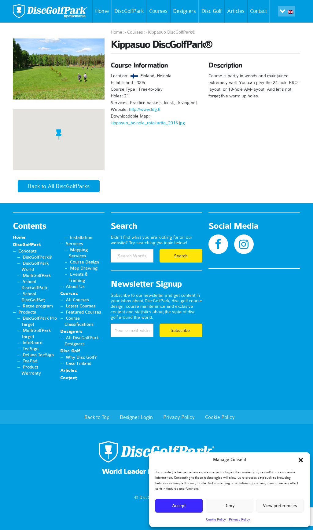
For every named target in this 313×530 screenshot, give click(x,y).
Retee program (38, 306)
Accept (179, 505)
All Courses (77, 300)
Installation (81, 237)
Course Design (84, 262)
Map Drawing (84, 268)
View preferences (280, 505)
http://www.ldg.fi (144, 109)
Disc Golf (211, 11)
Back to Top (96, 417)
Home (102, 11)
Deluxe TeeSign (38, 355)
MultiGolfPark (37, 275)
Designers (184, 11)
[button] (301, 460)
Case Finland (78, 363)
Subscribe (181, 330)
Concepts (27, 251)
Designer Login (136, 417)
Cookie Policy (216, 519)
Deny (229, 505)
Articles (236, 11)
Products (27, 312)
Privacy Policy (239, 519)
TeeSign (31, 348)
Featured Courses (83, 312)
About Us (75, 286)
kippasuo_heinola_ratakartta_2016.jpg (148, 122)
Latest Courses (81, 306)
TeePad (30, 361)
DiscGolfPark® (37, 257)
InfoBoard (32, 342)
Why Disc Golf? (81, 357)
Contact (258, 11)
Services (74, 243)
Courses (158, 11)
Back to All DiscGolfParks (59, 186)
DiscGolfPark (129, 11)
